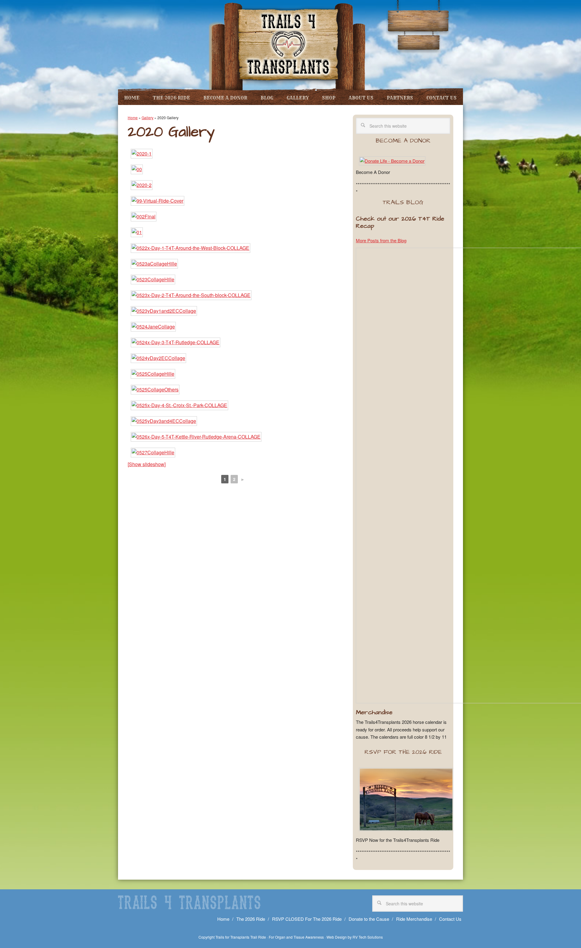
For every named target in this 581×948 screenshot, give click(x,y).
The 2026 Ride (250, 919)
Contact (417, 26)
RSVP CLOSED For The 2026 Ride (307, 919)
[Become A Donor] (392, 161)
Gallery (147, 117)
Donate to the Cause (369, 919)
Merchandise (374, 712)
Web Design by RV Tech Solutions (355, 937)
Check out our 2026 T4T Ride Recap (400, 222)
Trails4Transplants (287, 45)
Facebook (406, 26)
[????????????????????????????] (142, 153)
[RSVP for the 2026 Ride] (406, 832)
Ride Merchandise (414, 919)
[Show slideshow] (147, 464)
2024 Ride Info (417, 41)
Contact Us (450, 919)
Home (133, 117)
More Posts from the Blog (381, 240)
